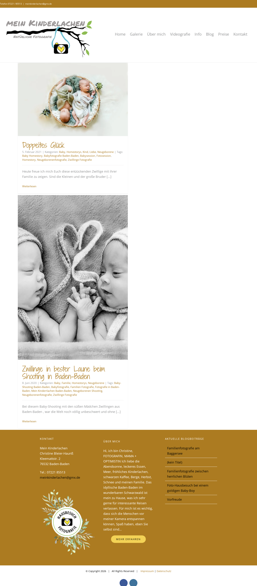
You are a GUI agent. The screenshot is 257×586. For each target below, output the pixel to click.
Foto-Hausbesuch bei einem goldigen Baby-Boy (187, 488)
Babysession (87, 155)
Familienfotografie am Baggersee (183, 450)
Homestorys (74, 152)
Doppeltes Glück (43, 145)
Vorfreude (174, 499)
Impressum (147, 571)
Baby (62, 152)
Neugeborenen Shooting (87, 390)
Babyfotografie (60, 387)
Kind (85, 152)
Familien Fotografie (82, 387)
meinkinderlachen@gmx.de (38, 3)
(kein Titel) (174, 462)
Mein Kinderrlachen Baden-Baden (51, 390)
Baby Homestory (32, 155)
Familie (66, 383)
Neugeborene (105, 152)
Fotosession (104, 155)
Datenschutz (164, 571)
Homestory (29, 159)
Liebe (93, 152)
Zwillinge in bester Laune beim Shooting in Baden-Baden (63, 372)
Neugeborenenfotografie (52, 159)
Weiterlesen (29, 186)
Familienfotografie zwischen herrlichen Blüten (187, 474)
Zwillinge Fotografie (80, 159)
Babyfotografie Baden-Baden (61, 155)
